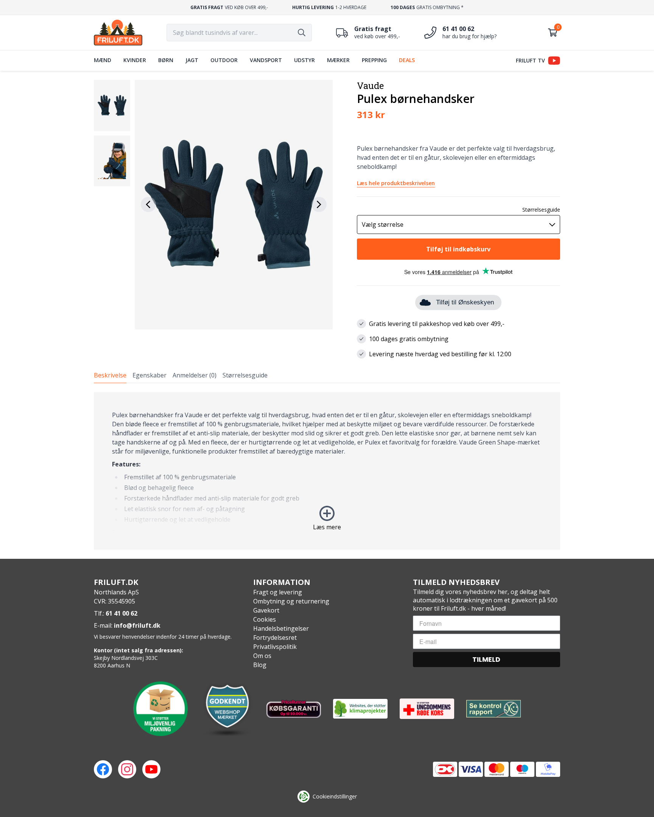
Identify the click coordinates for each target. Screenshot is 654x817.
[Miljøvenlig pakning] (160, 708)
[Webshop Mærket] (227, 708)
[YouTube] (151, 769)
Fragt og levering (277, 592)
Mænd (102, 60)
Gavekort (266, 610)
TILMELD (486, 659)
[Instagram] (127, 769)
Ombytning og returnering (291, 601)
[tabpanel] (327, 471)
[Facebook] (103, 769)
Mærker (338, 60)
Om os (262, 656)
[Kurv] (552, 32)
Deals (407, 60)
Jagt (191, 60)
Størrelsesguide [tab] (245, 375)
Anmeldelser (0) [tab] (194, 375)
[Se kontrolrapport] (493, 709)
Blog (259, 665)
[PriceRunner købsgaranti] (293, 709)
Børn (165, 60)
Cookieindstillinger (335, 796)
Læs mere (327, 527)
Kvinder (134, 60)
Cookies (264, 619)
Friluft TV (530, 60)
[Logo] (118, 32)
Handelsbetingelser (281, 628)
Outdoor (224, 60)
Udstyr (304, 60)
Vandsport (266, 60)
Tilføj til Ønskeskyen (465, 302)
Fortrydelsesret (275, 637)
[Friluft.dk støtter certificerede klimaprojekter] (360, 709)
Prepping (374, 60)
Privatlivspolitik (275, 646)
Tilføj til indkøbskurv (458, 249)
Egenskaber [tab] (149, 375)
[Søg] (301, 32)
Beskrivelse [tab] (110, 375)
